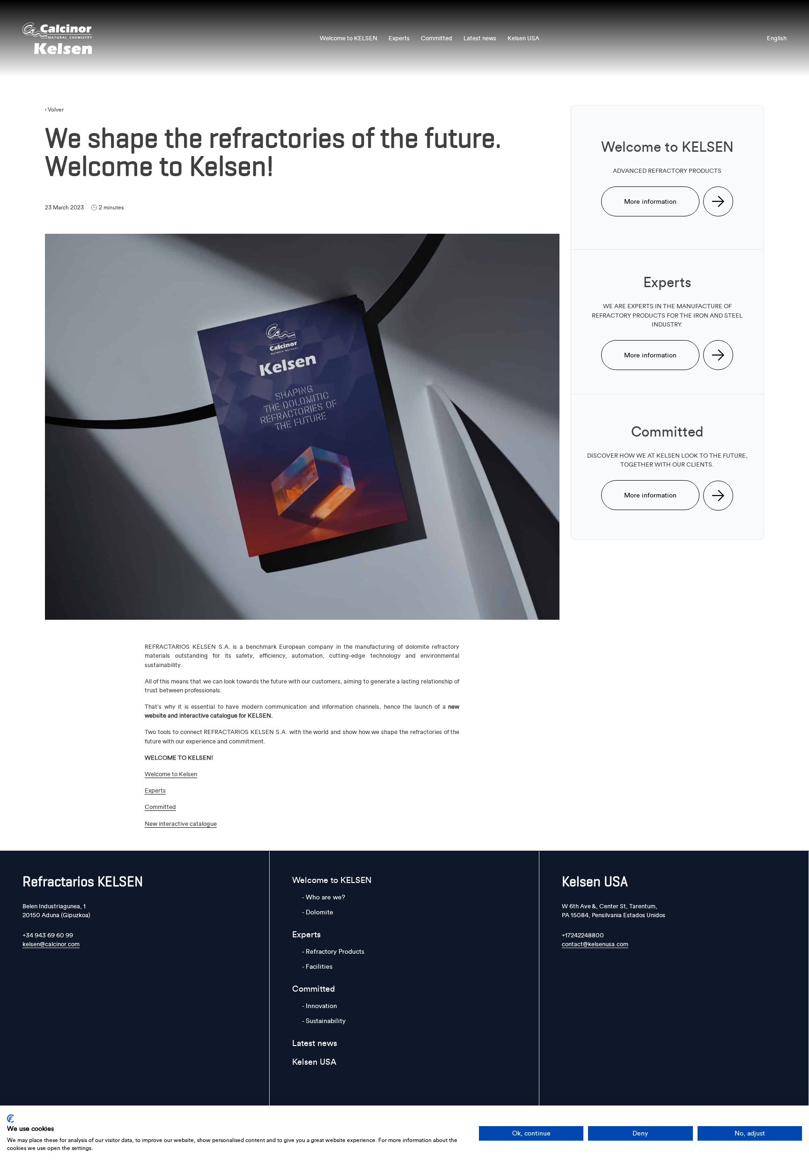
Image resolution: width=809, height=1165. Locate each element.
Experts (399, 38)
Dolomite (319, 912)
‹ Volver (54, 109)
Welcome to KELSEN (348, 38)
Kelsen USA (523, 38)
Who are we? (325, 897)
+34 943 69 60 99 (47, 935)
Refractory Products (335, 951)
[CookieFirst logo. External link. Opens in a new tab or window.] (10, 1118)
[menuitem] (777, 38)
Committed (436, 38)
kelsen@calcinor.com (51, 944)
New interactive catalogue (181, 823)
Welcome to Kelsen (171, 774)
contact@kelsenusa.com (595, 944)
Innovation (321, 1006)
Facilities (319, 966)
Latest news (479, 38)
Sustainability (326, 1021)
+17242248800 (583, 935)
